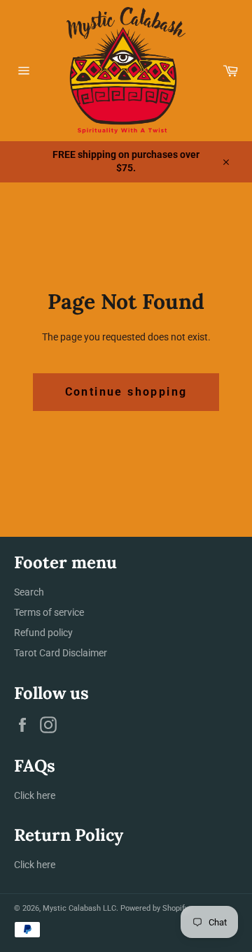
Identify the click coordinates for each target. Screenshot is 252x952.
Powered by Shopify (154, 908)
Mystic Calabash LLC (79, 908)
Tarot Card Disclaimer (60, 652)
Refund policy (43, 632)
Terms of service (49, 612)
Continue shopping (126, 391)
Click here (34, 795)
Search (29, 592)
